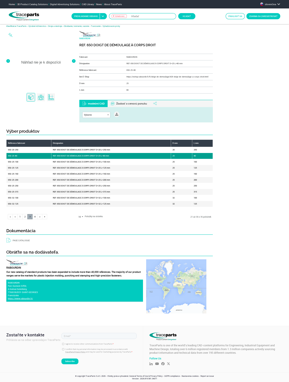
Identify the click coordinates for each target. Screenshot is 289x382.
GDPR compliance (172, 376)
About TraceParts (113, 4)
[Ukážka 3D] (31, 97)
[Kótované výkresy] (51, 97)
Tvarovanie (96, 26)
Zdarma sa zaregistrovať (263, 16)
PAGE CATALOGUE (21, 240)
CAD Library (88, 4)
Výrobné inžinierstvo (37, 26)
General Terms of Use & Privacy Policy (146, 376)
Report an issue (207, 376)
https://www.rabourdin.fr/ (20, 298)
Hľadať (187, 16)
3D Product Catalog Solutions (32, 4)
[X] (170, 364)
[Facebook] (164, 364)
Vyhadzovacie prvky (111, 26)
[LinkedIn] (152, 364)
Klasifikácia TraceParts (16, 26)
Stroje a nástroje (55, 26)
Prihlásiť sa (235, 16)
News (99, 4)
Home (12, 4)
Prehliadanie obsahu (86, 16)
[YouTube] (158, 364)
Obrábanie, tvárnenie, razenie (76, 26)
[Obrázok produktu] (41, 97)
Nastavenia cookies (190, 376)
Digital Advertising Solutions (65, 4)
